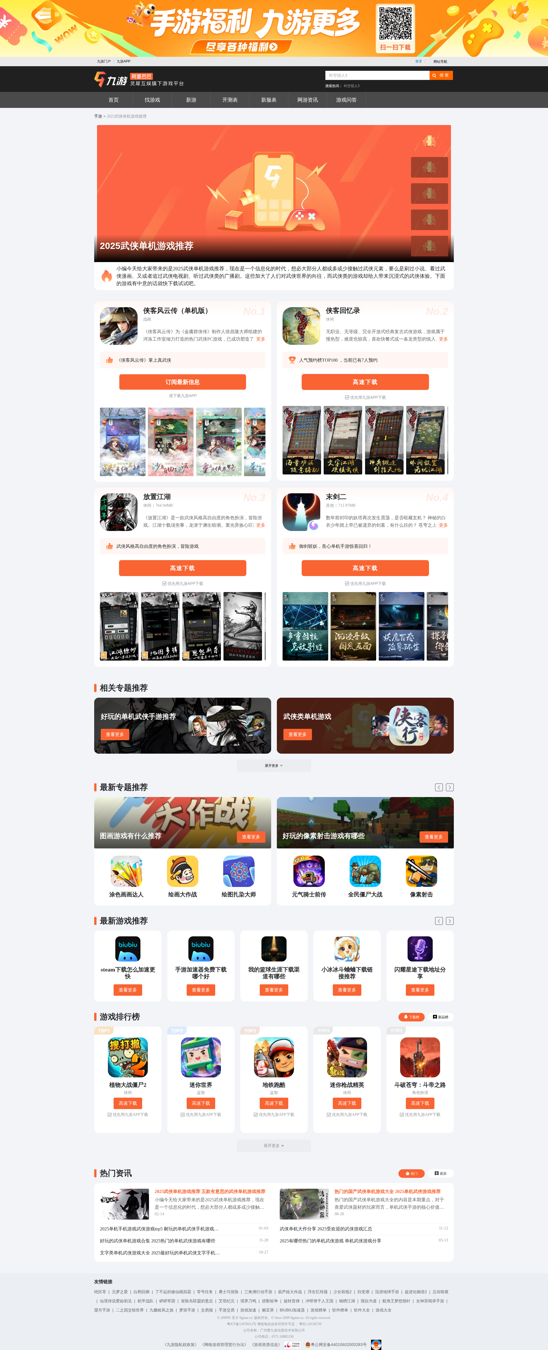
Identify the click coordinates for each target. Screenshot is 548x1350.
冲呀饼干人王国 (319, 1301)
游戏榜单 (319, 1310)
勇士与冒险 (229, 1291)
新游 (191, 100)
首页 (113, 100)
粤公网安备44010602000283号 (339, 1344)
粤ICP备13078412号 (241, 1324)
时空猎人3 (352, 86)
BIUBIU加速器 (292, 1310)
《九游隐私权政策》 (181, 1344)
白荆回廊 (142, 1291)
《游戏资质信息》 (266, 1344)
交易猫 (207, 1310)
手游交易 (227, 1310)
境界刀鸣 (248, 1301)
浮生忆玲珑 (318, 1291)
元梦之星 (120, 1291)
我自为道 (369, 1301)
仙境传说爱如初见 (116, 1301)
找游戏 (152, 100)
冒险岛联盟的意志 (197, 1301)
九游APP (123, 61)
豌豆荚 (268, 1310)
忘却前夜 (441, 1291)
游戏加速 (248, 1310)
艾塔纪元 (227, 1301)
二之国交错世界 (130, 1310)
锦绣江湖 (347, 1301)
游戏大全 (384, 1310)
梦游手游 (187, 1310)
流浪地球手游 (387, 1291)
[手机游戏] (139, 80)
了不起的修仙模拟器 (173, 1291)
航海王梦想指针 (396, 1301)
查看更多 (115, 734)
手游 (98, 116)
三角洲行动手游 (258, 1291)
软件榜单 (340, 1310)
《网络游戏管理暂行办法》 (224, 1344)
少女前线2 (342, 1291)
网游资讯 (307, 100)
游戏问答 (346, 100)
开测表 (230, 100)
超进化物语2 (416, 1291)
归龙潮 (363, 1291)
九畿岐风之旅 (162, 1310)
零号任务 (205, 1291)
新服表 (269, 100)
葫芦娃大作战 (290, 1291)
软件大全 (362, 1310)
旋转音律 (292, 1301)
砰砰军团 (167, 1301)
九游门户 (104, 61)
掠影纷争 (270, 1301)
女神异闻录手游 (430, 1301)
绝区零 (100, 1291)
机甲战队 (146, 1301)
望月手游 (102, 1310)
